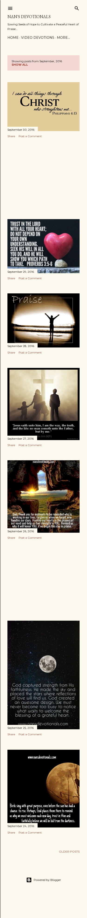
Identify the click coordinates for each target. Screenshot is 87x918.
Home (13, 38)
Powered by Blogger (47, 880)
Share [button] (11, 136)
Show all (20, 64)
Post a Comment (30, 136)
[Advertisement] (43, 178)
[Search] (77, 7)
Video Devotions (37, 38)
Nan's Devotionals (29, 16)
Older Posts (69, 851)
